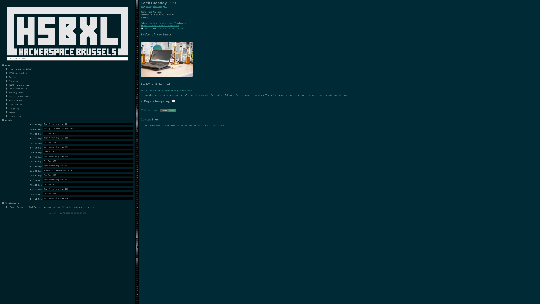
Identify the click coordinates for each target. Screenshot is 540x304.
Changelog (14, 108)
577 (165, 7)
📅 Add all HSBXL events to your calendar (163, 28)
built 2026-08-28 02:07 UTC (73, 213)
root (142, 7)
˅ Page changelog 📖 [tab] (158, 101)
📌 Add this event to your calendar (160, 26)
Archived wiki (16, 100)
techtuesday (157, 7)
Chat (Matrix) (16, 104)
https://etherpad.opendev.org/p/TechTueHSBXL (170, 90)
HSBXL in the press (19, 85)
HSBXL (145, 17)
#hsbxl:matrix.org (214, 125)
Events (12, 77)
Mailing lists (16, 92)
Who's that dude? (18, 88)
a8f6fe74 (53, 213)
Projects (13, 81)
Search (12, 112)
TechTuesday (35, 207)
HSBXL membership (18, 73)
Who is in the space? (20, 96)
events (148, 7)
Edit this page (150, 110)
